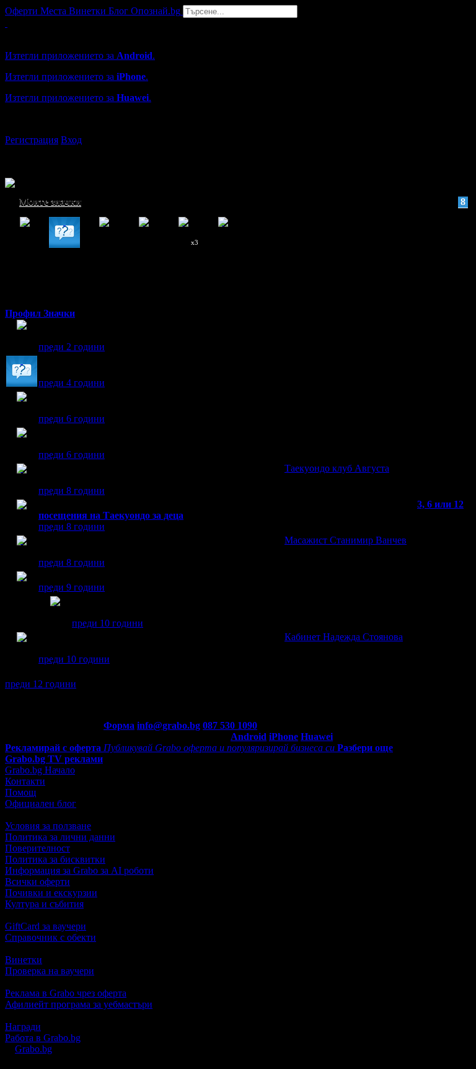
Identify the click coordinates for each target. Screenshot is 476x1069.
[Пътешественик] (21, 336)
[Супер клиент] (21, 480)
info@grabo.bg (168, 725)
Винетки (23, 959)
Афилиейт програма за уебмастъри (78, 1004)
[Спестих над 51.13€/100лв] (21, 444)
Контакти (25, 781)
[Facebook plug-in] (55, 613)
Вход (71, 139)
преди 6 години (71, 418)
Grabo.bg (33, 1049)
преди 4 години (71, 382)
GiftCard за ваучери (45, 926)
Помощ (20, 792)
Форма (119, 725)
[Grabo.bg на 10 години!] (21, 408)
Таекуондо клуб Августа (336, 468)
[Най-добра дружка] (21, 588)
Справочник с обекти (50, 937)
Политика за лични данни (60, 837)
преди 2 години (71, 346)
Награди (23, 1026)
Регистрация (31, 139)
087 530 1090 (230, 725)
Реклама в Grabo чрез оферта (65, 993)
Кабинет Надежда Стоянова (343, 636)
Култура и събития (44, 904)
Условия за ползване (48, 825)
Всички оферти (37, 881)
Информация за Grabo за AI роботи (79, 870)
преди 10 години (107, 623)
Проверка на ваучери (49, 971)
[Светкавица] (21, 516)
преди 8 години (71, 490)
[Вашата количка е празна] (6, 23)
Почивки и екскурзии (51, 892)
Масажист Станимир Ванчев (345, 540)
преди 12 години (40, 684)
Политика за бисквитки (55, 859)
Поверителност (37, 848)
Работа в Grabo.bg (43, 1037)
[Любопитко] (21, 372)
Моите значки (242, 201)
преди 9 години (71, 587)
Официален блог (40, 803)
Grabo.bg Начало (40, 770)
